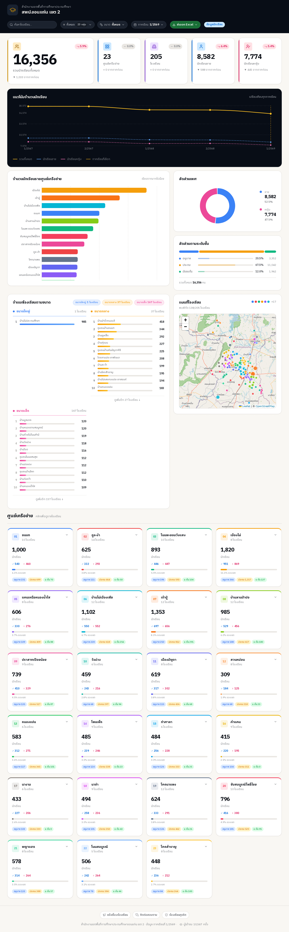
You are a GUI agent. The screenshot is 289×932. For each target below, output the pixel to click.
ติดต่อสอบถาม (148, 915)
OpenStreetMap (265, 406)
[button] (185, 320)
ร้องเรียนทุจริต (177, 915)
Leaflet (246, 406)
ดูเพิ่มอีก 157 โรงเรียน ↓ (50, 499)
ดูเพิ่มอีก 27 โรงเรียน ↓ (127, 400)
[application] (144, 128)
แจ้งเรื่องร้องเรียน (117, 915)
